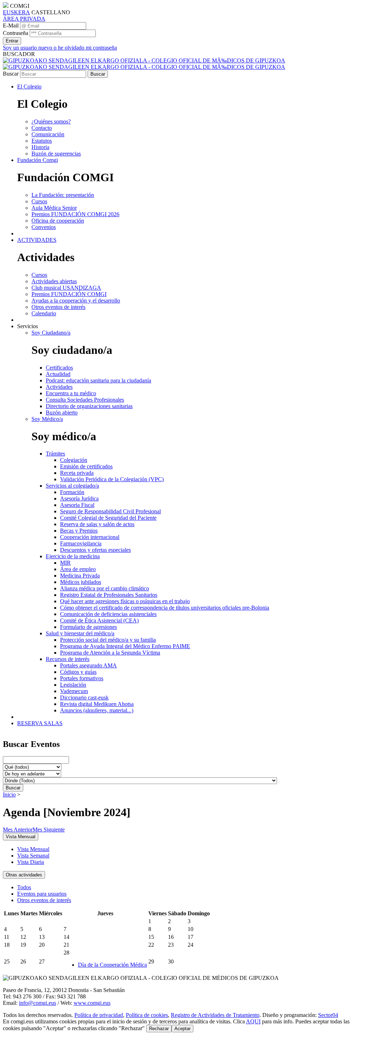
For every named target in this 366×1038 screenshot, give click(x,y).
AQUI (253, 1021)
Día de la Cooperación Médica (112, 965)
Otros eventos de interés (44, 900)
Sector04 (328, 1015)
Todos (24, 887)
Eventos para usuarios (41, 894)
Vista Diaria (30, 862)
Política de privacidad (98, 1015)
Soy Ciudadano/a (50, 333)
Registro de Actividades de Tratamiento (215, 1015)
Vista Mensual (33, 849)
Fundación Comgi (37, 160)
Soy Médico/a (47, 419)
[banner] (144, 63)
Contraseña (15, 33)
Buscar (11, 74)
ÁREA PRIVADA (24, 19)
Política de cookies (147, 1015)
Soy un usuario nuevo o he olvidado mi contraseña (60, 48)
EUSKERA (16, 12)
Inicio (9, 795)
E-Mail (11, 25)
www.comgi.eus (92, 1003)
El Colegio (29, 86)
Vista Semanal (33, 856)
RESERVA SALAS (40, 723)
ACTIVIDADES (36, 240)
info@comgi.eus (37, 1003)
